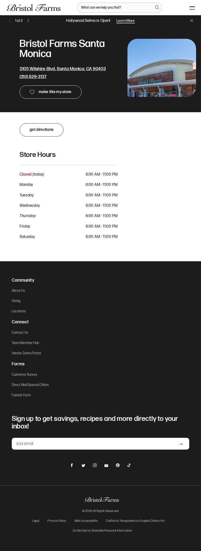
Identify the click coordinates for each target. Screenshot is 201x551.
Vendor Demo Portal (26, 353)
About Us (18, 291)
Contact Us (20, 333)
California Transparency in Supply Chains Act (135, 521)
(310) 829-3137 (33, 76)
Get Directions (41, 129)
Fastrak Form (21, 395)
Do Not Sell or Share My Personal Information (102, 531)
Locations (19, 311)
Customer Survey (24, 375)
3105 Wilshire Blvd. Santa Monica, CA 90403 (63, 68)
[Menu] (188, 7)
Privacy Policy (57, 521)
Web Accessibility (86, 521)
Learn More (125, 21)
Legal (35, 521)
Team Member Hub (25, 343)
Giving (16, 301)
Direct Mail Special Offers (30, 385)
